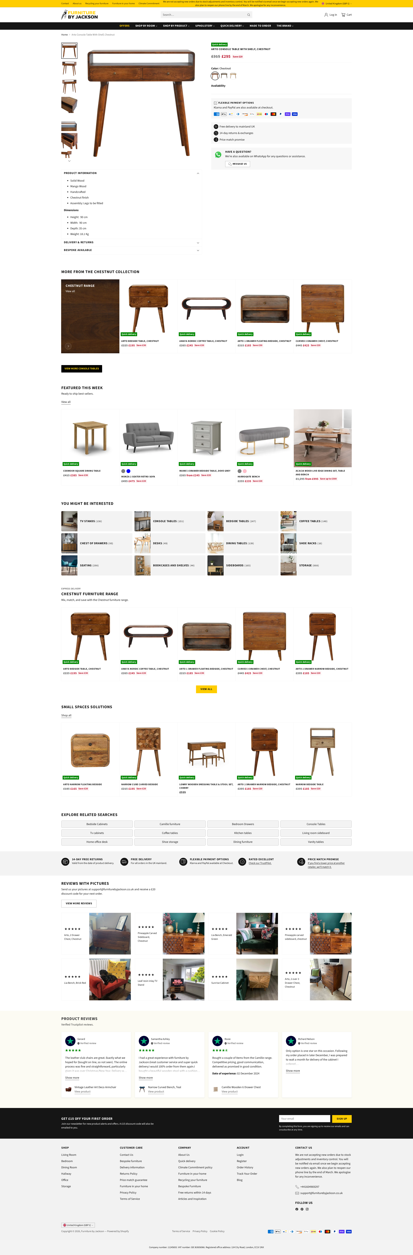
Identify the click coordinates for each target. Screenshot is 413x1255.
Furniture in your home (134, 1186)
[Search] (248, 14)
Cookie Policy (217, 1231)
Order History (245, 1167)
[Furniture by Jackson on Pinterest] (302, 1209)
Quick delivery (186, 1161)
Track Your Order (247, 1174)
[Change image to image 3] (69, 87)
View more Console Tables (82, 369)
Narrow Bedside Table (310, 784)
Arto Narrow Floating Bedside (82, 784)
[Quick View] (173, 284)
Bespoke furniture (131, 1161)
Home (64, 34)
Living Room (68, 1155)
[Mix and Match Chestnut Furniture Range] (68, 346)
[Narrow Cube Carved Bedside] (148, 752)
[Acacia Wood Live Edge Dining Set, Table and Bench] (323, 438)
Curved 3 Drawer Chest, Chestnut (317, 341)
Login (240, 1155)
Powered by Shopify (118, 1231)
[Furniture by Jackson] (79, 15)
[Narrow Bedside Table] (323, 752)
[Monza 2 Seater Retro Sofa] (148, 438)
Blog (239, 1180)
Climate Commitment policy (195, 1167)
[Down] (69, 161)
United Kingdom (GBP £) (337, 3)
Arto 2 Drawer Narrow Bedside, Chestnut (322, 669)
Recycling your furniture (192, 1180)
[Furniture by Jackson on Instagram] (307, 1209)
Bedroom (67, 1161)
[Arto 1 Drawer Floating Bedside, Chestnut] (265, 308)
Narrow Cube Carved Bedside (139, 784)
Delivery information (132, 1167)
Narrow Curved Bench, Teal (164, 1087)
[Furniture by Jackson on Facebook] (297, 1209)
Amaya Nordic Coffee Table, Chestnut (203, 341)
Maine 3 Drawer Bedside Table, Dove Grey (204, 471)
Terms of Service (130, 1199)
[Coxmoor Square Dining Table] (90, 438)
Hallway (66, 1174)
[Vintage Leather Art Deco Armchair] (68, 1089)
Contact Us (126, 1155)
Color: (221, 68)
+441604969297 (309, 1187)
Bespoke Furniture (189, 1186)
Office (64, 1180)
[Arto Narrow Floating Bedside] (90, 752)
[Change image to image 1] (69, 51)
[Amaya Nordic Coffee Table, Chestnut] (206, 308)
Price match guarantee (133, 1180)
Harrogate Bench (249, 476)
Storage (66, 1186)
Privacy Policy (128, 1193)
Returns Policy (128, 1174)
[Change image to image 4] (69, 105)
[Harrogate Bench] (265, 438)
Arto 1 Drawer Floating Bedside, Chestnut (264, 341)
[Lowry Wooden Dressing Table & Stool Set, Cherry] (206, 752)
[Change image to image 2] (69, 69)
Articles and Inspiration (192, 1199)
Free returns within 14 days (194, 1193)
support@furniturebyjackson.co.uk (321, 1193)
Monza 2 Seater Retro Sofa (138, 476)
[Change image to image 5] (69, 123)
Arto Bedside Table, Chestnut (140, 341)
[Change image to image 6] (69, 141)
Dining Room (69, 1167)
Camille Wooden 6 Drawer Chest (241, 1087)
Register (242, 1161)
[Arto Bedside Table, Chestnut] (148, 308)
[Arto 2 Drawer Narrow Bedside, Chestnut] (323, 636)
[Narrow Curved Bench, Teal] (142, 1089)
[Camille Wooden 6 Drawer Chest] (215, 1089)
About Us (184, 1155)
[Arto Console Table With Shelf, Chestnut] (141, 103)
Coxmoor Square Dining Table (82, 471)
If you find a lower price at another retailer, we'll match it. (326, 865)
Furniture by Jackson (92, 1231)
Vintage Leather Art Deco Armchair (95, 1087)
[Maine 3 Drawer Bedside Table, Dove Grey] (206, 438)
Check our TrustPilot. (260, 863)
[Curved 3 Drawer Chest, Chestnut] (323, 308)
